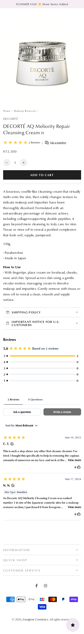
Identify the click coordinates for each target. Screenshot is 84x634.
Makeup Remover (25, 110)
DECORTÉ (10, 118)
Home (7, 110)
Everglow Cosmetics (35, 619)
